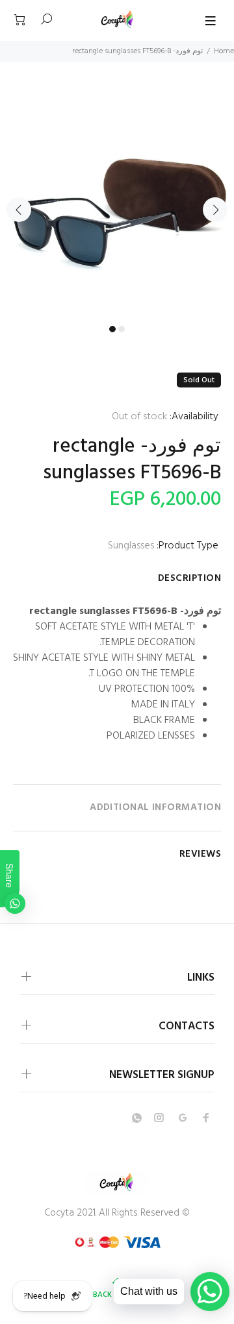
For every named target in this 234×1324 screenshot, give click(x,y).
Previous (18, 209)
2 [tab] (121, 329)
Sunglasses (131, 545)
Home (224, 51)
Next (215, 209)
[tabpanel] (117, 201)
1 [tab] (112, 329)
